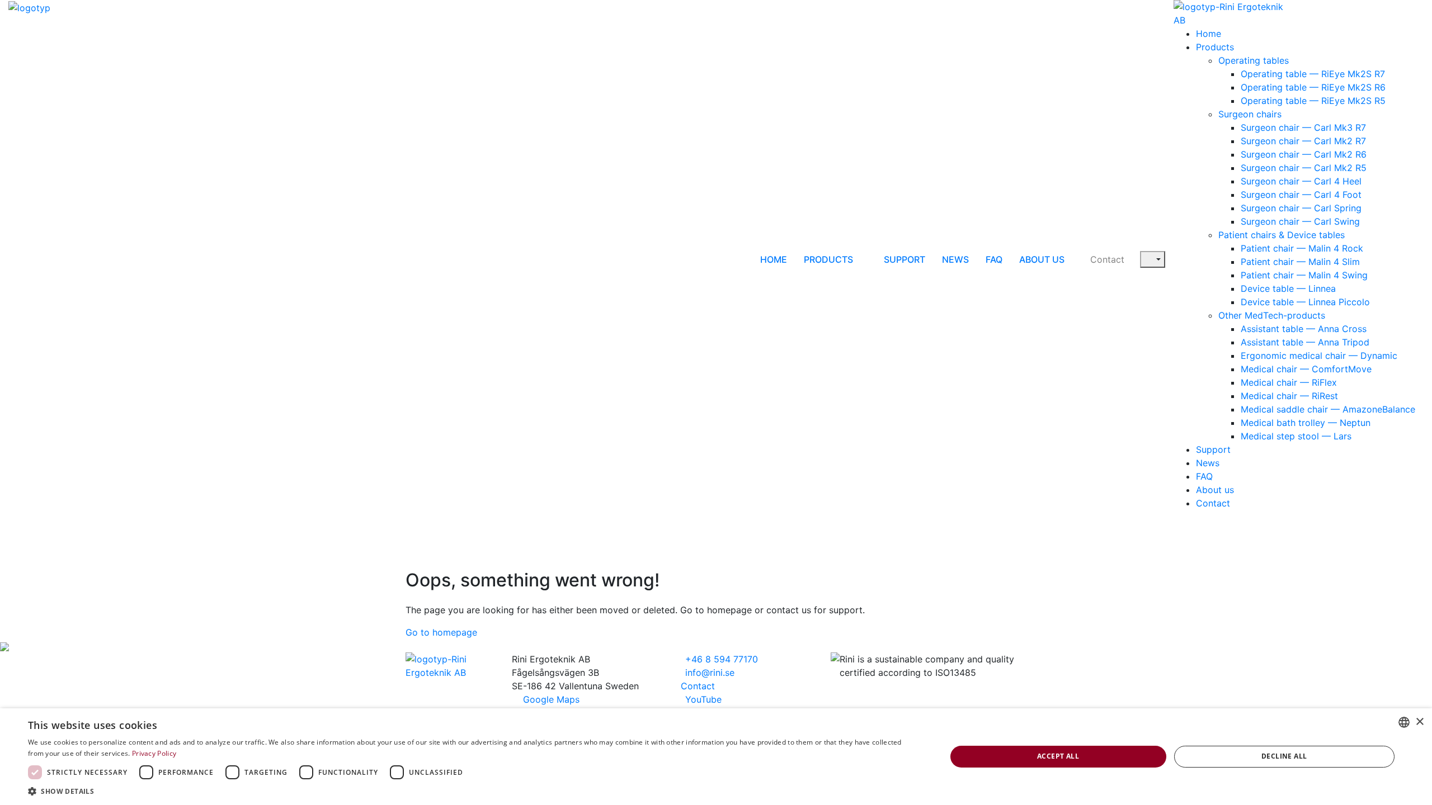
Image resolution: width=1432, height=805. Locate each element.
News (955, 259)
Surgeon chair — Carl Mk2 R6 (1304, 154)
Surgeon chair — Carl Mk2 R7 (1303, 140)
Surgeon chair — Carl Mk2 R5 (1304, 167)
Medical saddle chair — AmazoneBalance (1328, 409)
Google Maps (551, 699)
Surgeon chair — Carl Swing (1300, 221)
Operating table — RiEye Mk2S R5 (1313, 100)
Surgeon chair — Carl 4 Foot (1301, 194)
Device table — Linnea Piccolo (1305, 301)
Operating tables (1253, 60)
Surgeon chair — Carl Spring (1301, 208)
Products (828, 259)
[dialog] (716, 756)
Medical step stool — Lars (1296, 436)
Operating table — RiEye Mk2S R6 (1313, 87)
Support (904, 259)
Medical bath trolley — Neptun (1305, 422)
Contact (1107, 259)
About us (1041, 259)
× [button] (1419, 722)
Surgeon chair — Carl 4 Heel (1301, 181)
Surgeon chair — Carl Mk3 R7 (1303, 127)
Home (773, 259)
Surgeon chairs (1250, 114)
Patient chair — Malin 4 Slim (1300, 261)
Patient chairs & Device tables (1281, 234)
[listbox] (1404, 722)
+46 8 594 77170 (720, 659)
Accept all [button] (1058, 756)
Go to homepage (441, 632)
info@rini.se (708, 672)
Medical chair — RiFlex (1289, 382)
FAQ (994, 259)
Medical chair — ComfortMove (1306, 369)
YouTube (702, 699)
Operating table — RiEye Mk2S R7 (1313, 73)
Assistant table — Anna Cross (1304, 328)
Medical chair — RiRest (1289, 395)
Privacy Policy (154, 753)
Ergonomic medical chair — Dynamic (1319, 355)
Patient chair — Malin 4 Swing (1304, 275)
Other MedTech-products (1271, 315)
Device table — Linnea (1288, 288)
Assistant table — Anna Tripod (1305, 342)
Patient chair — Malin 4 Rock (1302, 248)
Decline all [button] (1284, 756)
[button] (473, 791)
